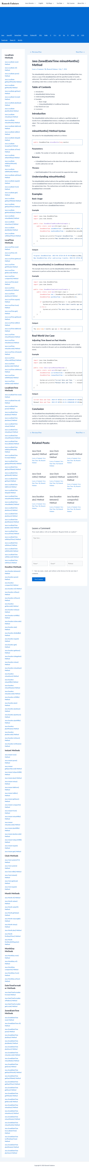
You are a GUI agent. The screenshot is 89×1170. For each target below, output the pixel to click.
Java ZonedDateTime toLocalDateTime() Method (11, 1131)
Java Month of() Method (12, 898)
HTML (73, 35)
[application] (35, 3)
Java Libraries (29, 3)
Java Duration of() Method (13, 589)
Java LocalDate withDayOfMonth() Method (11, 163)
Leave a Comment (37, 69)
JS (78, 35)
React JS (12, 40)
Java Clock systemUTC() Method (72, 477)
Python (26, 35)
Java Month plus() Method (13, 930)
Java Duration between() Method (56, 500)
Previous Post (35, 52)
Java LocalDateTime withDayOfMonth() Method (11, 450)
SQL (40, 35)
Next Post (80, 52)
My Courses (70, 3)
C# (59, 35)
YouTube (59, 3)
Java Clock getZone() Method (54, 454)
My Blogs (49, 3)
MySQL (20, 40)
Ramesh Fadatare (10, 3)
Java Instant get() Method (13, 851)
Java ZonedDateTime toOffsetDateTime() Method (11, 1139)
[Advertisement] (44, 20)
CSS (82, 35)
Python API (33, 35)
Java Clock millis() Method (13, 872)
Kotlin (46, 35)
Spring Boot (17, 35)
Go (64, 35)
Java (2, 35)
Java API (9, 35)
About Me (81, 3)
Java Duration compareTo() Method (73, 500)
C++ (55, 35)
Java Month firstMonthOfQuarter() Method (12, 942)
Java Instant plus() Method (13, 778)
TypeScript (4, 40)
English (41, 3)
